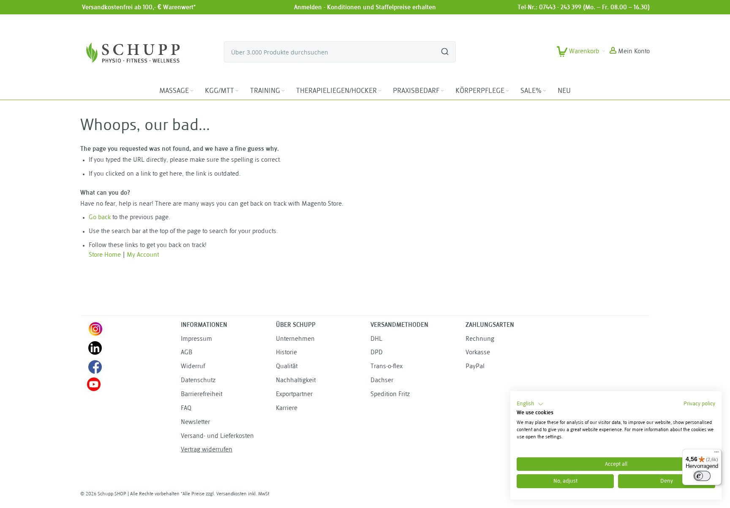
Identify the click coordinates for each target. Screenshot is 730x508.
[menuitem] (177, 91)
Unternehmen (295, 339)
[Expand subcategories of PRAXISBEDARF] (442, 91)
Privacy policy (699, 404)
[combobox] (340, 51)
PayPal (475, 367)
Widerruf (193, 367)
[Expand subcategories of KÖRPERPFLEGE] (507, 91)
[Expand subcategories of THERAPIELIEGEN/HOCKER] (380, 91)
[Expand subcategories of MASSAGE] (192, 91)
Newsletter (195, 422)
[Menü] (716, 454)
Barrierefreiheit (201, 394)
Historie (286, 353)
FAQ (186, 408)
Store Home (105, 255)
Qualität (286, 367)
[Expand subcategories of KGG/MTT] (237, 91)
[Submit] (445, 48)
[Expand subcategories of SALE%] (545, 91)
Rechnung (480, 339)
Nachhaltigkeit (296, 381)
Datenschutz (198, 381)
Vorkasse (478, 353)
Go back (100, 218)
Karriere (286, 408)
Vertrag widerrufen (206, 450)
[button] (630, 52)
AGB (186, 353)
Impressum (196, 339)
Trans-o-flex (386, 367)
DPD (376, 353)
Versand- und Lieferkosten (217, 436)
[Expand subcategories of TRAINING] (283, 91)
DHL (376, 339)
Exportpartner (294, 394)
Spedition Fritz (390, 394)
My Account (143, 255)
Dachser (381, 381)
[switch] (702, 476)
